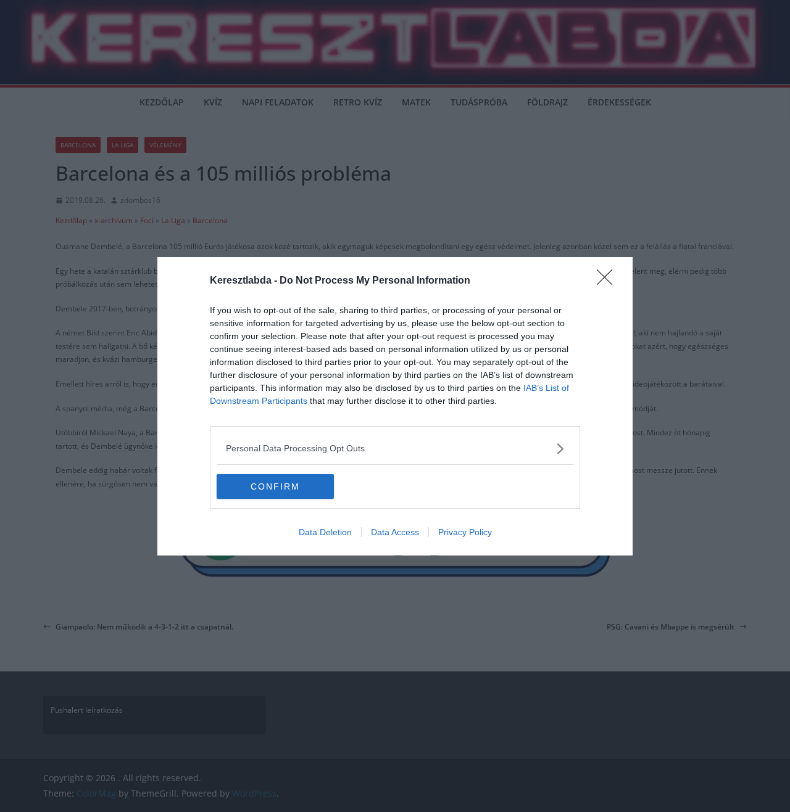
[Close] (608, 281)
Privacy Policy (465, 532)
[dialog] (395, 406)
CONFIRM (275, 486)
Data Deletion (325, 532)
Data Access (395, 532)
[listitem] (395, 448)
